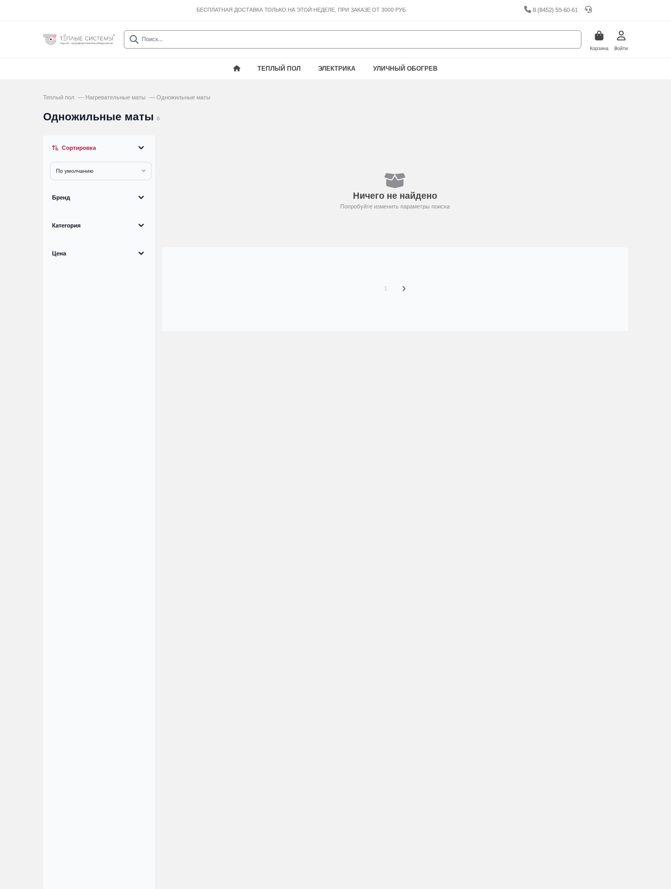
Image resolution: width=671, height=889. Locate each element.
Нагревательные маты (116, 97)
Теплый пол (279, 68)
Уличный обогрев (405, 68)
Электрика (337, 68)
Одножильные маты (183, 97)
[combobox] (352, 39)
